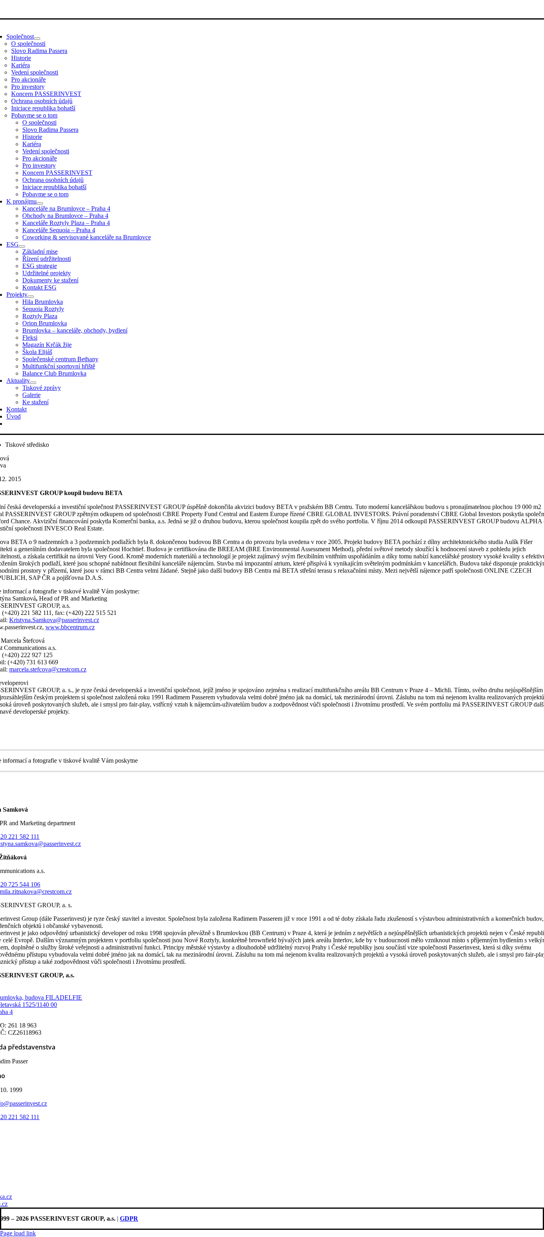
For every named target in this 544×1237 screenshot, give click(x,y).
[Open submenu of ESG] (22, 246)
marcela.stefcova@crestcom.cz (47, 669)
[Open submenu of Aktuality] (33, 383)
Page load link (18, 1233)
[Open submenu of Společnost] (37, 38)
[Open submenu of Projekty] (30, 297)
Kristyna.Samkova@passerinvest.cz (54, 620)
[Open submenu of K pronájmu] (40, 203)
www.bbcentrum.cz (70, 627)
